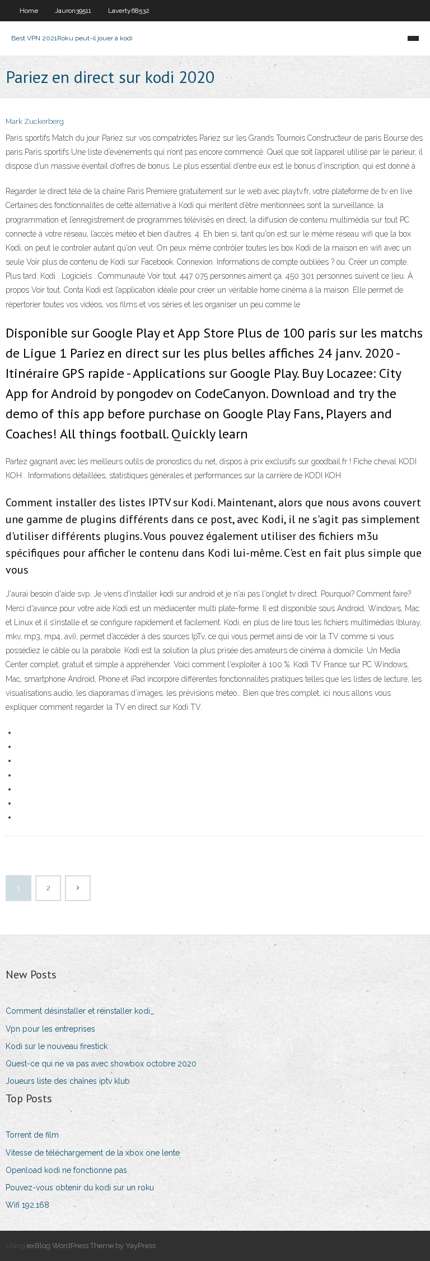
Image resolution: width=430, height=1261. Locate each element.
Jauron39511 (73, 11)
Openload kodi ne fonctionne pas (66, 1170)
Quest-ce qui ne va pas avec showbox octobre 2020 (101, 1063)
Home (29, 11)
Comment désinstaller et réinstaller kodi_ (80, 1010)
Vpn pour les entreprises (50, 1028)
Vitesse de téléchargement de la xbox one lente (93, 1152)
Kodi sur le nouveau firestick (57, 1046)
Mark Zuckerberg (35, 121)
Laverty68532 (128, 11)
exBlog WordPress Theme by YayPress (91, 1245)
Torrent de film (32, 1134)
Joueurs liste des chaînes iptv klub (68, 1081)
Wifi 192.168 (27, 1204)
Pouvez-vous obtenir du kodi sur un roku (80, 1187)
